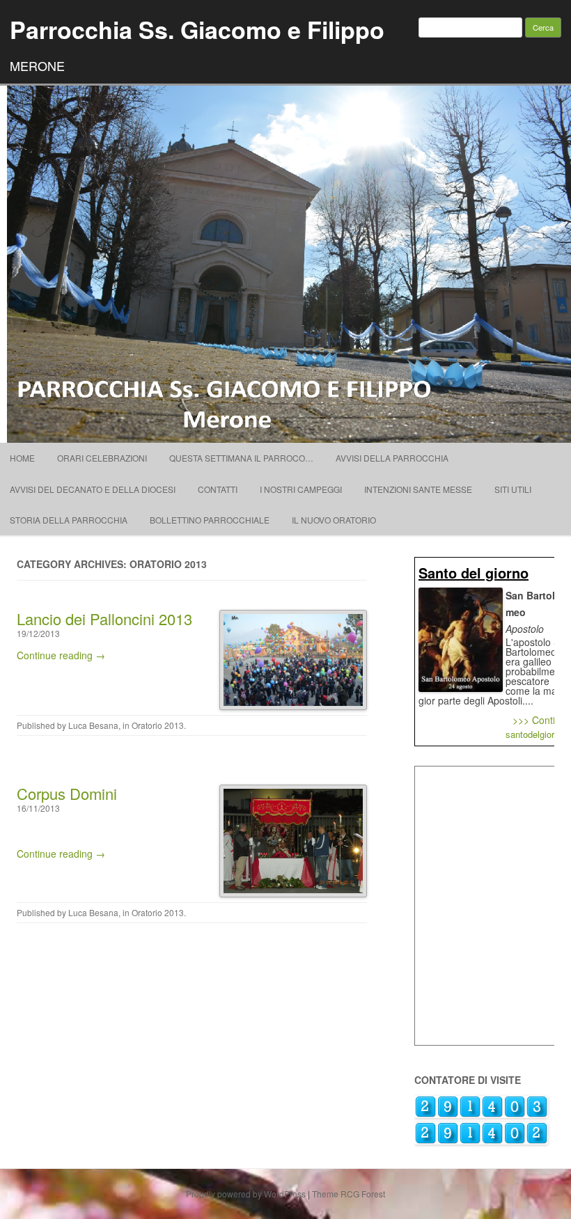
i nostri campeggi (301, 489)
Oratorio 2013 (158, 725)
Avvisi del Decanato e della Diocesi (92, 489)
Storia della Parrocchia (68, 520)
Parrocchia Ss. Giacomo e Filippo (197, 29)
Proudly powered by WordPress (246, 1194)
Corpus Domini (67, 793)
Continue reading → (61, 655)
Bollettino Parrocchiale (209, 520)
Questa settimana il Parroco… (241, 458)
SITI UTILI (512, 489)
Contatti (217, 489)
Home (22, 458)
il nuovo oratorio (334, 520)
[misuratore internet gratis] (481, 1140)
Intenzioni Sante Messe (418, 489)
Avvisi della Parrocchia (392, 458)
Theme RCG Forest (348, 1194)
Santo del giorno (474, 573)
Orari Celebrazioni (102, 458)
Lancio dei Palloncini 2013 (104, 618)
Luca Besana (93, 725)
